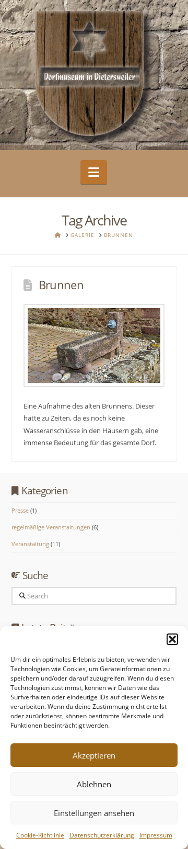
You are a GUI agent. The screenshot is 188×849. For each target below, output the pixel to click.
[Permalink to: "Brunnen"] (94, 345)
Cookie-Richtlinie (40, 835)
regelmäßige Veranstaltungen (50, 527)
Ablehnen (94, 784)
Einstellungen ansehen (94, 813)
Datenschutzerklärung (101, 835)
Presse (20, 510)
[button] (172, 639)
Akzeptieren (94, 755)
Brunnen (61, 284)
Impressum (155, 835)
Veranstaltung (30, 544)
